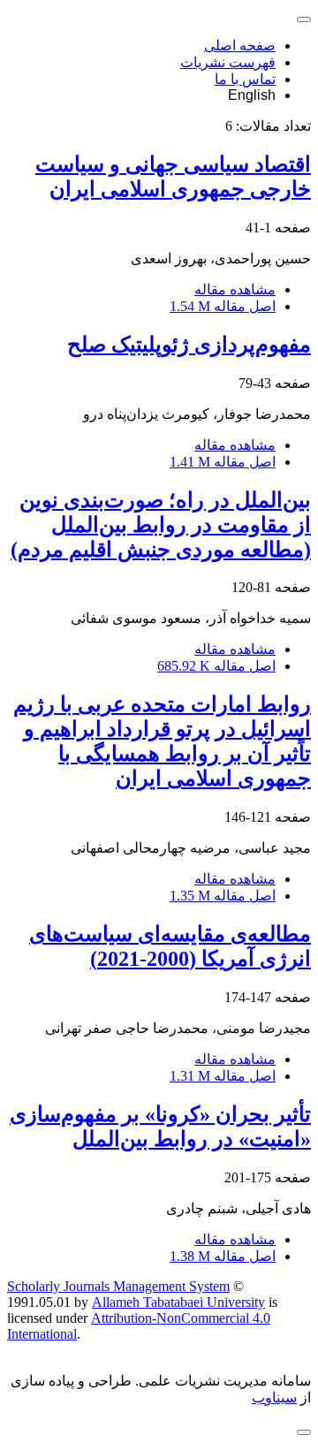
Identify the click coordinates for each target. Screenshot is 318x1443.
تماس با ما (245, 79)
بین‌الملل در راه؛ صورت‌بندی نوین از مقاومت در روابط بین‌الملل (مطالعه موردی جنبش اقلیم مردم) (161, 525)
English (252, 95)
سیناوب (274, 1397)
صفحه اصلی (240, 45)
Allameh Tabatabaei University (178, 1302)
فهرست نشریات (228, 62)
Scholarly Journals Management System (118, 1286)
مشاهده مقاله (235, 289)
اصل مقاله (223, 306)
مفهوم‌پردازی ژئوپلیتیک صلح (189, 344)
